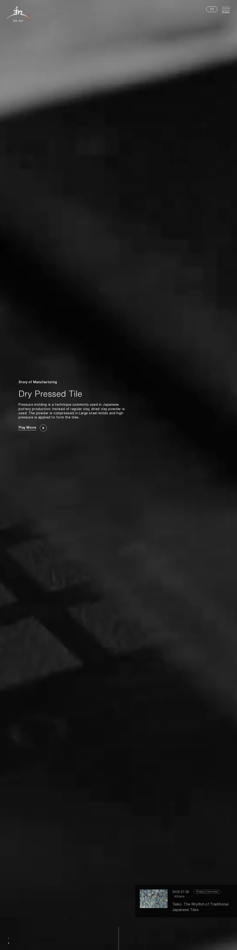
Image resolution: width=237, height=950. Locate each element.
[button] (8, 938)
